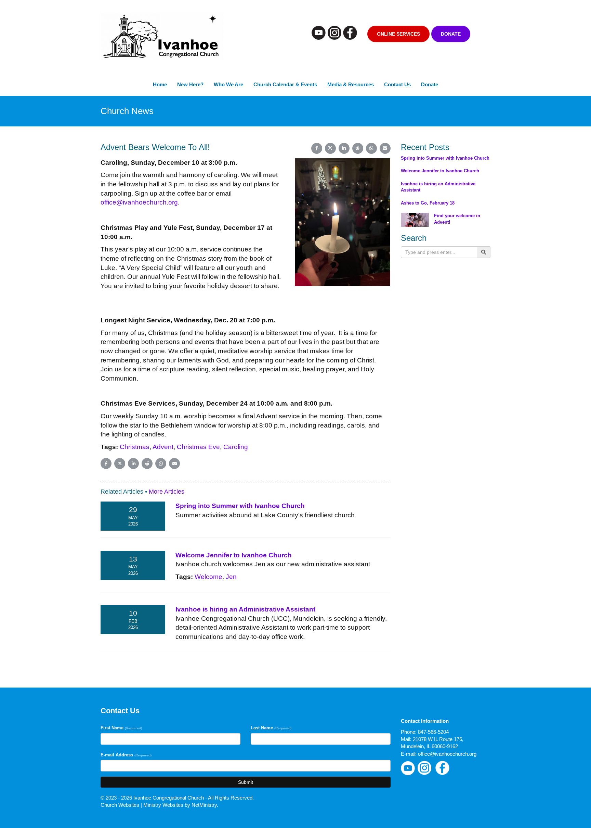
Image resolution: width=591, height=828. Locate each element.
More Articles (166, 491)
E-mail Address (126, 754)
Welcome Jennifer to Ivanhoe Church (233, 555)
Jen (231, 576)
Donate (451, 34)
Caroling (235, 446)
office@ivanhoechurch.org (139, 202)
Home (160, 84)
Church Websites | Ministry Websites (143, 805)
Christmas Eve (198, 446)
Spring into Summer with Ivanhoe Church (240, 505)
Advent (163, 446)
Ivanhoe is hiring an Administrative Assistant (245, 609)
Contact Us (397, 84)
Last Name (271, 727)
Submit (245, 782)
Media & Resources (350, 84)
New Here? (190, 84)
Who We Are (228, 84)
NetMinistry (204, 805)
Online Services (398, 34)
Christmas (134, 446)
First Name (121, 727)
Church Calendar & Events (285, 84)
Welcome (208, 576)
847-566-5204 (433, 732)
